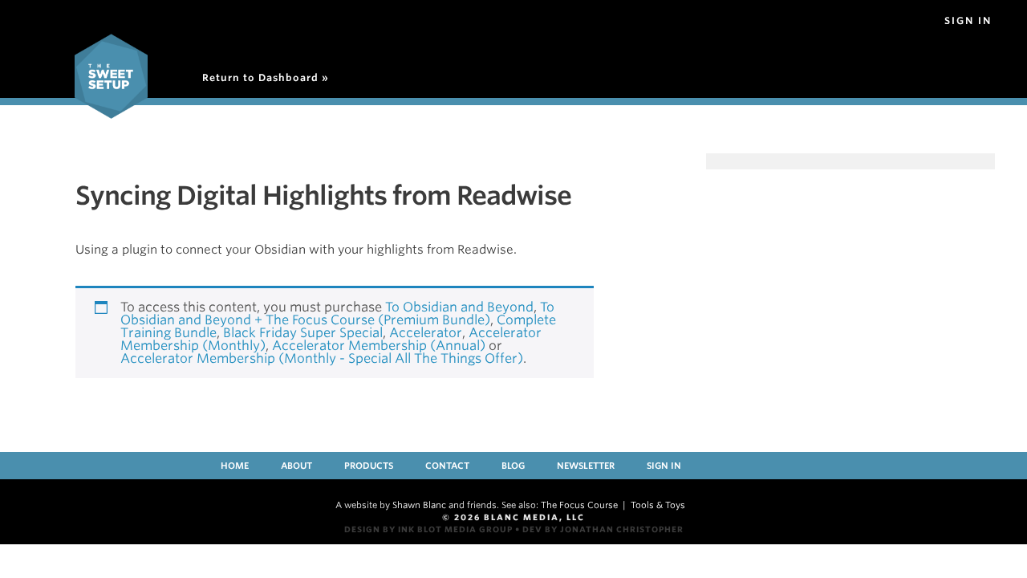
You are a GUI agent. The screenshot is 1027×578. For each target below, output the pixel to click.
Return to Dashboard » (265, 77)
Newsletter (586, 465)
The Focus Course (579, 505)
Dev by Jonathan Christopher (603, 529)
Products (368, 465)
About (296, 465)
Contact (447, 465)
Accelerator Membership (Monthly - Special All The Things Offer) (321, 358)
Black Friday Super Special (303, 332)
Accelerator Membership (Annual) (378, 345)
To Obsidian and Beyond (459, 307)
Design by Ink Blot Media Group (428, 529)
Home (235, 465)
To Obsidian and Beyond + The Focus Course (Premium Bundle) (337, 313)
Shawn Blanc (419, 505)
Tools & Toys (658, 505)
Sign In (968, 21)
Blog (513, 465)
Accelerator (425, 332)
